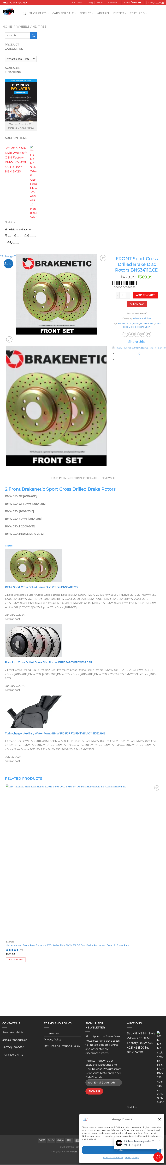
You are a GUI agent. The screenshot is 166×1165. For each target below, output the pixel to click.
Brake (136, 323)
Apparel (103, 13)
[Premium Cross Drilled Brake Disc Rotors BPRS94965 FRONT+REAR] (33, 640)
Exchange (112, 2)
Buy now (137, 304)
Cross (158, 323)
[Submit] (33, 35)
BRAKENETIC (147, 323)
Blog (90, 2)
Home (7, 26)
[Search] (24, 13)
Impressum (51, 1033)
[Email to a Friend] (137, 334)
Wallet (99, 2)
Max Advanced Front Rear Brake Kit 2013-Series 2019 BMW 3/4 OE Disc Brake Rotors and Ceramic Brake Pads (67, 945)
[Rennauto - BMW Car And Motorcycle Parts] (10, 11)
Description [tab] (58, 478)
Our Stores (76, 2)
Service (85, 13)
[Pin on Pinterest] (142, 334)
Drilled (132, 327)
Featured (137, 13)
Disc (125, 327)
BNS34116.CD (125, 323)
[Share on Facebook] (125, 334)
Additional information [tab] (83, 478)
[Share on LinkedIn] (148, 334)
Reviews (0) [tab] (108, 478)
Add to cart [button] (15, 959)
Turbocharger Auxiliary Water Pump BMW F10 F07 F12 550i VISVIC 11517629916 (55, 733)
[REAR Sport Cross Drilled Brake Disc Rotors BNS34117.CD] (33, 565)
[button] (159, 1119)
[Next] (17, 338)
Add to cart (145, 295)
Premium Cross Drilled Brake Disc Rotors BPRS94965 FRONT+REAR (48, 662)
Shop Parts (38, 13)
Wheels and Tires (31, 26)
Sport (147, 327)
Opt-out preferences (113, 1157)
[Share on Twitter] (131, 334)
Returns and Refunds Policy (62, 1045)
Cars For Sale (63, 13)
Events (118, 13)
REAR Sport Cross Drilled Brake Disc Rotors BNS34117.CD (41, 587)
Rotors (140, 327)
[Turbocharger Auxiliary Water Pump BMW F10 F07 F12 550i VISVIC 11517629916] (33, 711)
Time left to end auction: (19, 229)
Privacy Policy (52, 1039)
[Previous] (6, 469)
